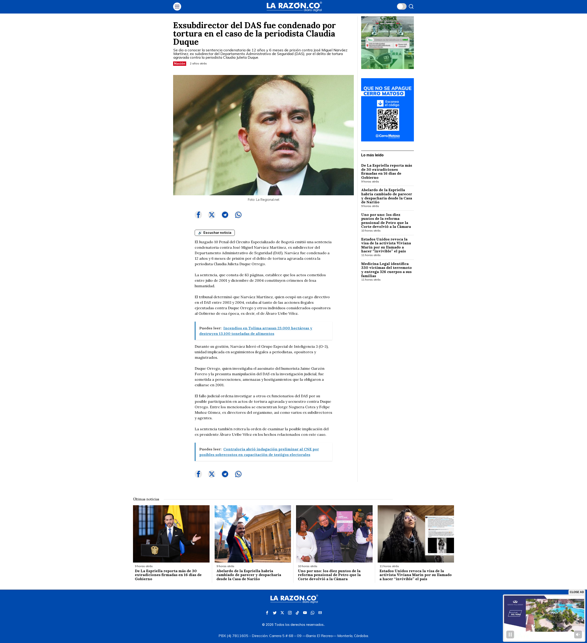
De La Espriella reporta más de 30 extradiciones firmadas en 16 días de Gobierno (386, 171)
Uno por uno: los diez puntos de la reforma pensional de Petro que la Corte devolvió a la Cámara (386, 221)
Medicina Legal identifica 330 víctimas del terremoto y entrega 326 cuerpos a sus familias (386, 270)
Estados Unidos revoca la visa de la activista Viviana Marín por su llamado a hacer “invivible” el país (386, 245)
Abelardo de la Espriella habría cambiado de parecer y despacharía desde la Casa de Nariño (386, 196)
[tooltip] (198, 215)
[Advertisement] (387, 359)
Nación (179, 63)
